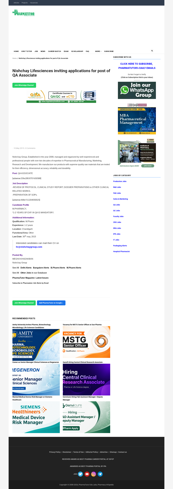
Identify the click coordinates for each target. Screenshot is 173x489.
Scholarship (77, 51)
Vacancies (34, 3)
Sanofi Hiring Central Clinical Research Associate (83, 362)
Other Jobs (26, 273)
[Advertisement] (99, 26)
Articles (16, 3)
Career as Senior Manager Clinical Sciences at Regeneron (35, 362)
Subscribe (109, 51)
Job (36, 51)
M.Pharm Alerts (74, 268)
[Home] (23, 13)
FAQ (87, 51)
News (43, 51)
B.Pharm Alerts (58, 268)
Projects (25, 3)
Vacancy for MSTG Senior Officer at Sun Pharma (82, 325)
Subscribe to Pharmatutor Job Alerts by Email (30, 283)
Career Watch (54, 51)
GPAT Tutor (26, 51)
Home (16, 51)
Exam (66, 51)
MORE (97, 51)
